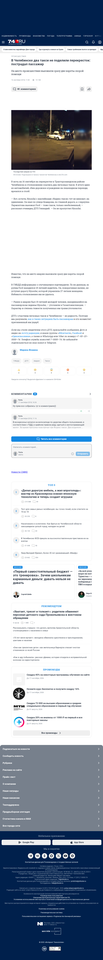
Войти (21, 455)
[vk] (37, 856)
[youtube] (65, 856)
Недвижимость (9, 36)
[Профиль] (100, 42)
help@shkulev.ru (57, 883)
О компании (9, 784)
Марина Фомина (29, 350)
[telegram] (30, 856)
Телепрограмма (64, 36)
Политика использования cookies (51, 909)
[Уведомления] (93, 42)
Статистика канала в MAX (17, 818)
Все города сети (11, 825)
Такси (47, 361)
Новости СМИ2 (19, 472)
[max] (51, 856)
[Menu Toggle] (3, 42)
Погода (50, 36)
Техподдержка (11, 804)
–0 (88, 411)
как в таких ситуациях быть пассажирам (50, 319)
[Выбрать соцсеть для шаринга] (89, 89)
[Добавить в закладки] (82, 89)
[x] (58, 856)
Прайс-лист (9, 777)
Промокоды (25, 36)
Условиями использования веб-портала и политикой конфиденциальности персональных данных (51, 899)
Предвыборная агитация (16, 811)
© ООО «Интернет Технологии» (51, 942)
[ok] (44, 856)
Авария (37, 361)
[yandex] (72, 856)
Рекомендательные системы (51, 913)
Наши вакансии (11, 798)
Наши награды (11, 791)
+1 (81, 433)
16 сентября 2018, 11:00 (20, 80)
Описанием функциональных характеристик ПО (51, 898)
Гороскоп (88, 36)
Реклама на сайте (12, 770)
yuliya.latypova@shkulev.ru (74, 888)
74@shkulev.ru (63, 879)
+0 (81, 411)
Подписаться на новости (16, 749)
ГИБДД (16, 361)
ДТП (26, 361)
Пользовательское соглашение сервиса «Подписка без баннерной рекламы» (51, 916)
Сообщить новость (13, 756)
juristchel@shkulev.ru (78, 881)
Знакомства (39, 36)
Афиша (77, 36)
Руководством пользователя (51, 896)
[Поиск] (87, 42)
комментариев (26, 89)
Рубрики (7, 763)
